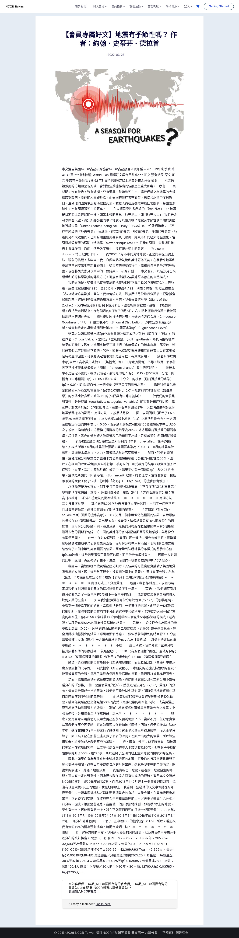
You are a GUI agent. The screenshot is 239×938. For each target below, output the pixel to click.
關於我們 (80, 6)
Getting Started (219, 6)
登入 (187, 6)
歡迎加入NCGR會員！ (84, 891)
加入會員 (98, 6)
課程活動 (135, 6)
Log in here (103, 904)
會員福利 (116, 6)
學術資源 (171, 6)
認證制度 (153, 6)
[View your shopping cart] (198, 6)
